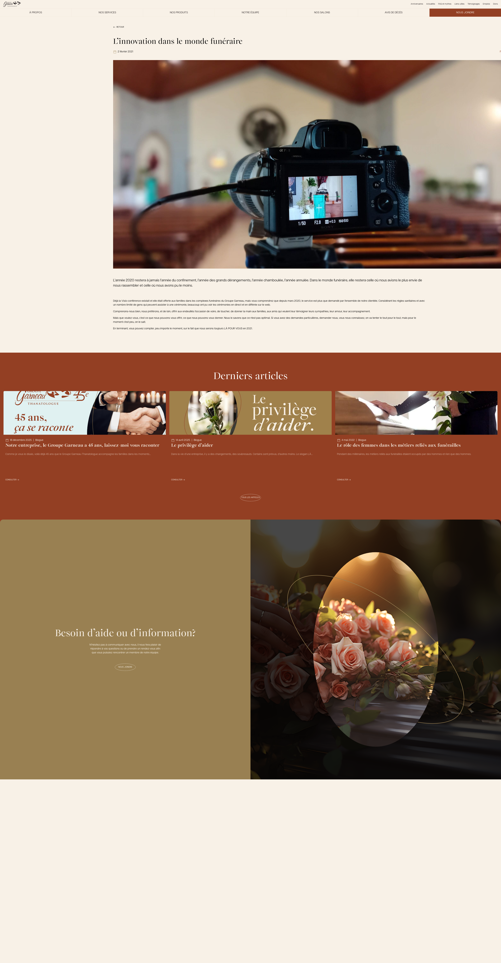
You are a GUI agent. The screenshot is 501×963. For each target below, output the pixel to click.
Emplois (486, 4)
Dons (495, 4)
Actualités (430, 4)
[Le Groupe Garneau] (12, 4)
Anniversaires (417, 4)
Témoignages (474, 4)
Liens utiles (459, 4)
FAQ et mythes (444, 4)
